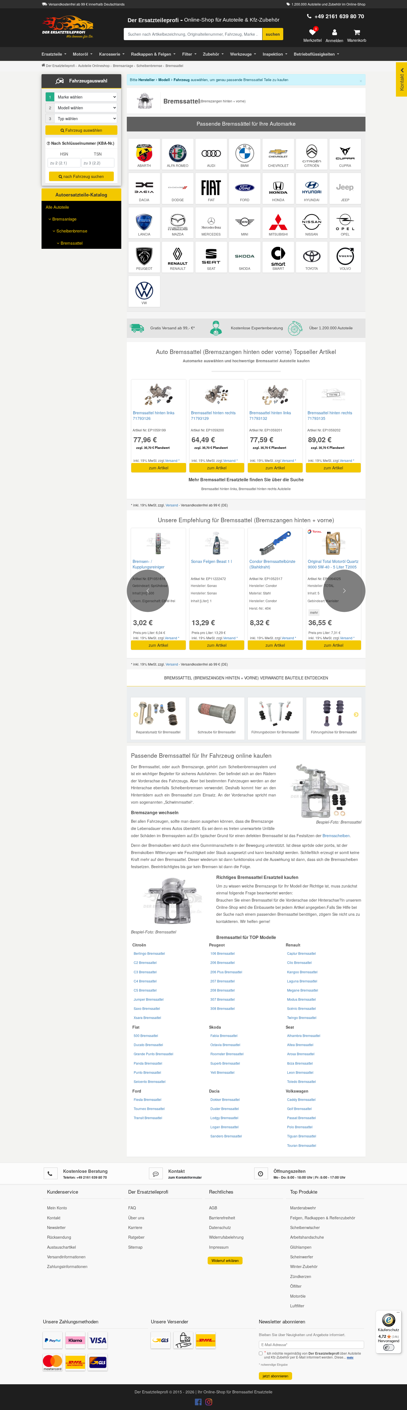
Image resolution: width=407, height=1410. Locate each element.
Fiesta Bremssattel (147, 1099)
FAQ (132, 1207)
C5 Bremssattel (145, 990)
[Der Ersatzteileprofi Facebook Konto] (199, 1403)
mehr (314, 612)
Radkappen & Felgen (151, 54)
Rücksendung (59, 1237)
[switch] (388, 1347)
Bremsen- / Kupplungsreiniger (148, 564)
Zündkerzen (300, 1276)
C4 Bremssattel (145, 981)
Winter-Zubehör (304, 1266)
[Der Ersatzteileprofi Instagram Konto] (207, 1403)
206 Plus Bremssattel (226, 971)
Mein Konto (57, 1207)
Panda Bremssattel (148, 1063)
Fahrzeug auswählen (83, 130)
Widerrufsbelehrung (226, 1237)
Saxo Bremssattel (147, 1008)
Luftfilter (297, 1305)
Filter (187, 54)
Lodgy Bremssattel (224, 1117)
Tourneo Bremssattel (149, 1108)
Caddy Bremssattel (301, 1099)
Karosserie (109, 54)
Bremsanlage (63, 219)
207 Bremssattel (222, 981)
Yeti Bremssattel (222, 1072)
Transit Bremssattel (148, 1117)
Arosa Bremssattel (301, 1053)
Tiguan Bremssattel (301, 1136)
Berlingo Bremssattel (149, 953)
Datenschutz (220, 1227)
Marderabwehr (303, 1207)
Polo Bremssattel (300, 1126)
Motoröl (80, 54)
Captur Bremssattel (301, 953)
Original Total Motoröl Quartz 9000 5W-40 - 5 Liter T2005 (333, 564)
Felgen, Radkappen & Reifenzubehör (322, 1217)
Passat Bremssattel (301, 1117)
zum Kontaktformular (185, 1177)
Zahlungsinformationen (67, 1266)
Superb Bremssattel (225, 1063)
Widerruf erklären (225, 1260)
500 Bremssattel (146, 1035)
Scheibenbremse (71, 231)
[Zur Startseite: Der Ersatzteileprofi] (68, 27)
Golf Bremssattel (299, 1108)
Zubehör (211, 54)
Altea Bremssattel (300, 1044)
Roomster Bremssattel (227, 1053)
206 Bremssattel (222, 962)
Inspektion (273, 54)
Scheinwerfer (301, 1256)
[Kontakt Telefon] (51, 1173)
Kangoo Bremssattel (302, 971)
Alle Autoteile (57, 207)
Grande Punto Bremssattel (153, 1053)
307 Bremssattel (222, 999)
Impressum (219, 1247)
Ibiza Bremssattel (300, 1063)
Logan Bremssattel (224, 1126)
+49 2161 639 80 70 (339, 16)
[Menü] (398, 1313)
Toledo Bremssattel (301, 1081)
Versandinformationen (66, 1256)
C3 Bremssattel (145, 971)
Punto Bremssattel (147, 1072)
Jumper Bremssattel (149, 999)
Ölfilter (296, 1286)
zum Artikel (158, 467)
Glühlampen (300, 1247)
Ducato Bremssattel (148, 1044)
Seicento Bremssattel (150, 1081)
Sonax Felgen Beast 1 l (211, 561)
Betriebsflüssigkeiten (314, 54)
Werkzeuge (241, 54)
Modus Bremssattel (301, 999)
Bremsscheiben (336, 835)
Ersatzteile (52, 54)
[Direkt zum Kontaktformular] (156, 1173)
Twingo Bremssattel (301, 1017)
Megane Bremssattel (302, 990)
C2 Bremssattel (145, 962)
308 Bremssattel (222, 1008)
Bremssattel (71, 243)
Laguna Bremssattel (302, 981)
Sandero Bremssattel (226, 1136)
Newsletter (56, 1227)
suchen (273, 34)
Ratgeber (136, 1237)
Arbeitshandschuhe (307, 1237)
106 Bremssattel (222, 953)
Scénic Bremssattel (301, 1008)
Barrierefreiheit (222, 1217)
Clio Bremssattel (299, 962)
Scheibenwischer (305, 1227)
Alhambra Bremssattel (303, 1035)
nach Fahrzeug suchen (83, 176)
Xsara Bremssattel (147, 1017)
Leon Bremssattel (300, 1072)
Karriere (135, 1227)
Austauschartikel (61, 1247)
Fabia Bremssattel (224, 1035)
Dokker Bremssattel (225, 1099)
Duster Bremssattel (224, 1108)
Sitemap (135, 1247)
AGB (213, 1207)
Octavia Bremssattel (225, 1044)
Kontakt (53, 1217)
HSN (64, 154)
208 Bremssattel (222, 990)
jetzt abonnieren (275, 1375)
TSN (98, 154)
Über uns (136, 1217)
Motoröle (298, 1296)
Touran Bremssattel (301, 1145)
